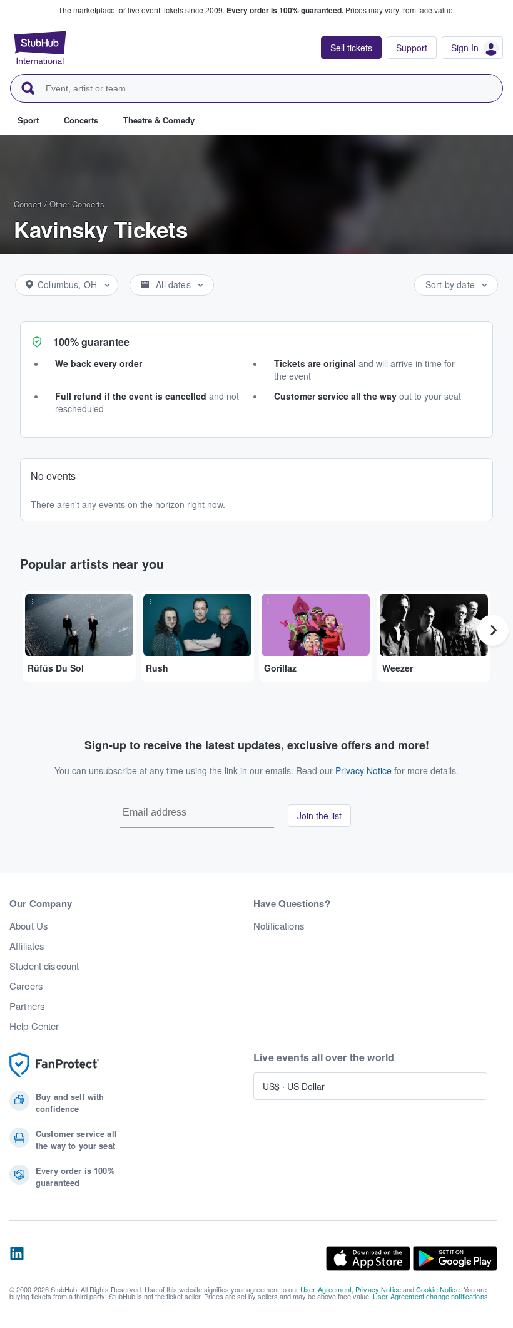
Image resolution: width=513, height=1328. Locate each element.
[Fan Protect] (54, 1065)
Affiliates (26, 946)
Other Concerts (76, 204)
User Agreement (326, 1289)
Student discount (44, 966)
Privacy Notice (363, 770)
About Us (28, 926)
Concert (28, 204)
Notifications (279, 926)
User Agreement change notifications (430, 1296)
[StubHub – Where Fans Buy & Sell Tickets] (40, 47)
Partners (27, 1006)
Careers (26, 986)
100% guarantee (91, 342)
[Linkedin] (16, 1258)
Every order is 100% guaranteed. (284, 10)
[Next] (493, 630)
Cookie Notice (438, 1289)
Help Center (34, 1026)
